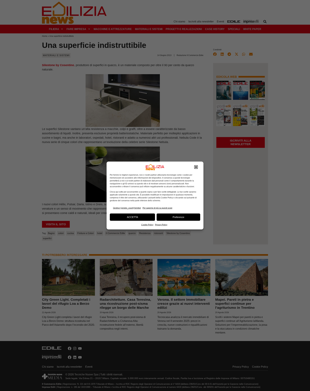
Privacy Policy (161, 225)
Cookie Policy (147, 225)
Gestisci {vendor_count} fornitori (127, 208)
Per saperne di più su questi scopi (157, 208)
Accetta (132, 217)
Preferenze (178, 217)
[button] (196, 167)
